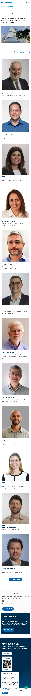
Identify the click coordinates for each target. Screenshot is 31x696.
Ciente (5, 692)
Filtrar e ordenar (21, 52)
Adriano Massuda (7, 264)
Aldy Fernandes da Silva (9, 397)
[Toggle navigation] (29, 2)
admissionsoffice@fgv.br (11, 601)
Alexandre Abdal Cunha (9, 527)
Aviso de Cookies (6, 688)
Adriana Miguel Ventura (9, 221)
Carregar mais (15, 579)
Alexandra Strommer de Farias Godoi (13, 484)
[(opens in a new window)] (7, 663)
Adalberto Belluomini (8, 93)
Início (2, 6)
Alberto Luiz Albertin (8, 352)
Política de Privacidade (22, 648)
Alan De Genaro (6, 307)
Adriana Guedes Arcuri (8, 178)
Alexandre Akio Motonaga (9, 568)
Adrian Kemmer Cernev (8, 134)
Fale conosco (8, 608)
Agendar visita (8, 629)
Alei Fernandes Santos (8, 440)
